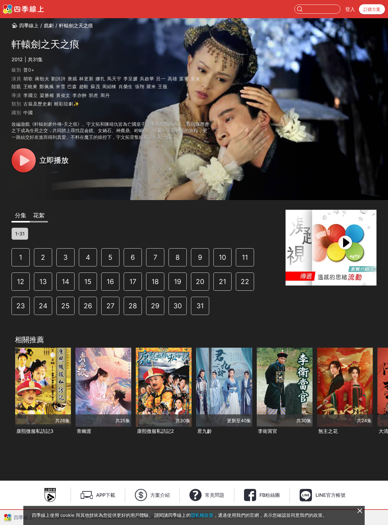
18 (155, 281)
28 (133, 306)
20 (200, 281)
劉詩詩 (58, 79)
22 (245, 281)
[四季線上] (23, 9)
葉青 (184, 79)
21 (222, 281)
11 (245, 257)
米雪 (60, 86)
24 (43, 306)
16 (110, 281)
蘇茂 (95, 86)
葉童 (195, 79)
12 (20, 281)
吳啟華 (147, 79)
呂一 (161, 79)
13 (43, 281)
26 (88, 306)
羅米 (151, 86)
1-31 (20, 234)
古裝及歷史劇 (37, 104)
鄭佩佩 (46, 86)
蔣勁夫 (42, 79)
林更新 (86, 79)
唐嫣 (72, 79)
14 (65, 281)
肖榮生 (126, 86)
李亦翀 (79, 95)
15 (88, 281)
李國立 (30, 95)
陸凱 (16, 86)
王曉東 (30, 86)
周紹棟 (109, 86)
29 (155, 306)
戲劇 (49, 25)
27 (110, 306)
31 (200, 306)
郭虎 (94, 95)
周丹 (105, 95)
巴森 (72, 86)
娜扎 (100, 79)
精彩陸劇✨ (66, 104)
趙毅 (84, 86)
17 (132, 281)
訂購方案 (371, 9)
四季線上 (28, 25)
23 (20, 306)
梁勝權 (47, 95)
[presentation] (6, 391)
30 (177, 306)
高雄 (172, 79)
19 (177, 281)
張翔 (140, 86)
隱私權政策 (202, 515)
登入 (350, 9)
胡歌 (28, 79)
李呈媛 (130, 79)
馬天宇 (114, 79)
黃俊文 (63, 95)
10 (222, 257)
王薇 (163, 86)
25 (65, 306)
